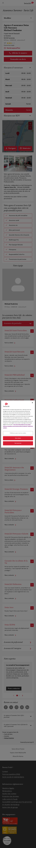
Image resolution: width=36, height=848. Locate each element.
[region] (18, 424)
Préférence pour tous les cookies (18, 433)
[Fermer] (32, 402)
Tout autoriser (18, 443)
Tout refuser (18, 438)
